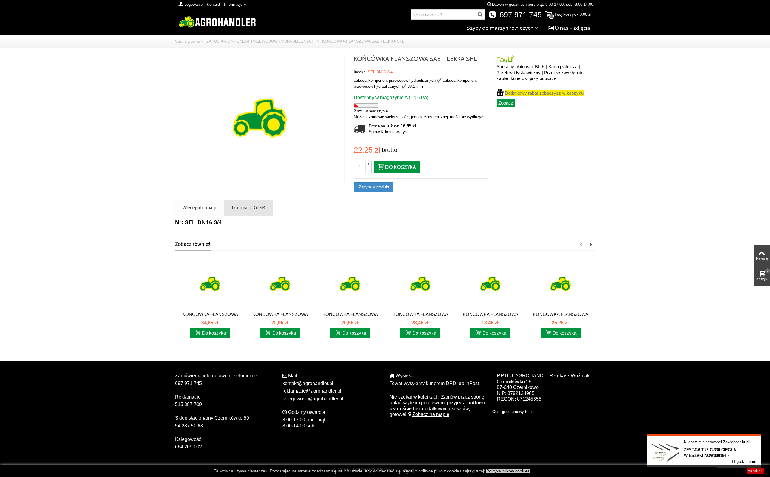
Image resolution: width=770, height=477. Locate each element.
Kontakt (213, 4)
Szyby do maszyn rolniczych (500, 28)
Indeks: (360, 72)
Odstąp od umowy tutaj (512, 411)
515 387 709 (188, 404)
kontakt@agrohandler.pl (307, 383)
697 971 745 (519, 15)
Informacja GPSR (248, 207)
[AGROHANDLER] (217, 21)
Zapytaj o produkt (373, 187)
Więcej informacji (199, 207)
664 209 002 (188, 446)
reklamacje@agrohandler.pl (311, 390)
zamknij (755, 471)
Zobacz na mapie (430, 414)
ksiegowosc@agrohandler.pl (312, 398)
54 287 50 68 (189, 425)
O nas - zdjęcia (572, 28)
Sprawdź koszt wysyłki (389, 132)
